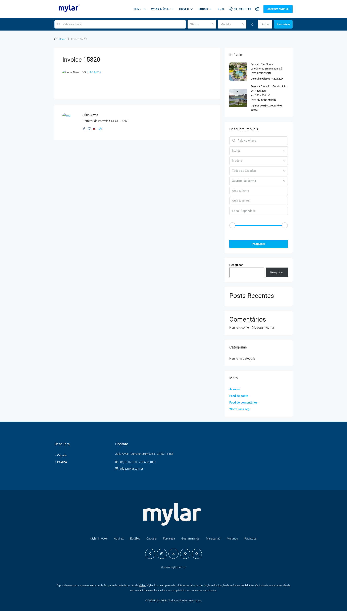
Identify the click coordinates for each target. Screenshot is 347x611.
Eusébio (135, 538)
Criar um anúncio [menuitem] (278, 9)
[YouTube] (173, 554)
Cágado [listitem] (62, 455)
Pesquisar (283, 24)
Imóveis (184, 9)
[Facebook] (150, 554)
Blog (221, 9)
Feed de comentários (243, 402)
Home (137, 9)
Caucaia (151, 538)
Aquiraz (119, 538)
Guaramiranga (190, 538)
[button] (258, 232)
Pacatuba (250, 538)
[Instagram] (162, 554)
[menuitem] (240, 9)
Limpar (265, 24)
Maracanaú (213, 538)
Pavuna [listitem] (62, 462)
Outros (203, 9)
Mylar (142, 585)
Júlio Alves (94, 72)
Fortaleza (169, 538)
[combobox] (202, 24)
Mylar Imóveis (160, 9)
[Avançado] (252, 24)
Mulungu (232, 538)
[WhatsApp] (185, 554)
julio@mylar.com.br (131, 468)
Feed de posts (238, 396)
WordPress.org (239, 409)
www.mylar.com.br (175, 567)
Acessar (234, 389)
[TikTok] (197, 554)
